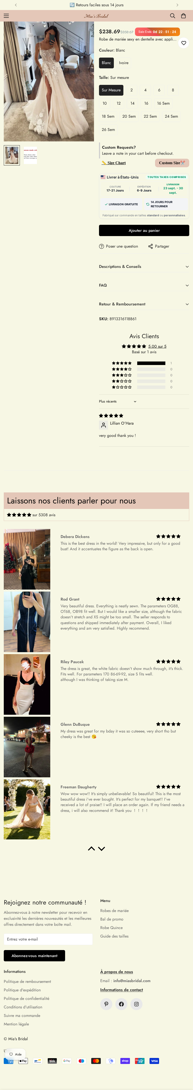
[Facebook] (121, 1004)
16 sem (163, 103)
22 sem (150, 116)
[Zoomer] (83, 32)
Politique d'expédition (22, 990)
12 (119, 103)
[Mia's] (96, 16)
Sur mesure (111, 90)
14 (132, 103)
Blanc (106, 63)
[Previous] (15, 5)
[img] (111, 416)
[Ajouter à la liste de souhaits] (183, 43)
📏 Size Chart (114, 163)
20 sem (129, 116)
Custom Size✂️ (172, 163)
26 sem (108, 129)
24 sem (171, 116)
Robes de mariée (114, 911)
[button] (183, 16)
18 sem (108, 116)
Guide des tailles (114, 936)
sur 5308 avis (43, 515)
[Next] (177, 5)
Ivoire (123, 63)
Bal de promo (111, 919)
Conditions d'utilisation (23, 1007)
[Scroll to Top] (183, 1062)
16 (146, 103)
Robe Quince (111, 928)
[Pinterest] (106, 1004)
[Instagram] (136, 1004)
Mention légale (16, 1024)
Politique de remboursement (27, 981)
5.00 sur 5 (157, 346)
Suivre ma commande (22, 1015)
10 (105, 103)
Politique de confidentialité (26, 998)
